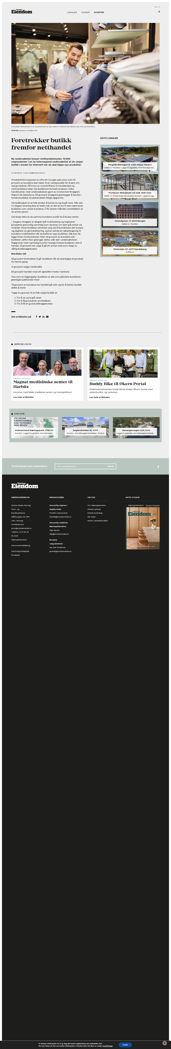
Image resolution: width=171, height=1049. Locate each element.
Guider (85, 12)
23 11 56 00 (24, 532)
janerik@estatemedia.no (60, 551)
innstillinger (107, 1046)
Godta (125, 1045)
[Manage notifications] (165, 1043)
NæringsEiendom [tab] (136, 505)
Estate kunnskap (95, 513)
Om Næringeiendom (97, 505)
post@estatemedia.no (21, 528)
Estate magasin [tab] (153, 505)
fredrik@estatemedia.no (60, 517)
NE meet (92, 517)
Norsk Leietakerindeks (98, 521)
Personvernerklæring (20, 545)
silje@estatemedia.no (37, 173)
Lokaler (72, 12)
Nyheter (99, 12)
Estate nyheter (94, 509)
